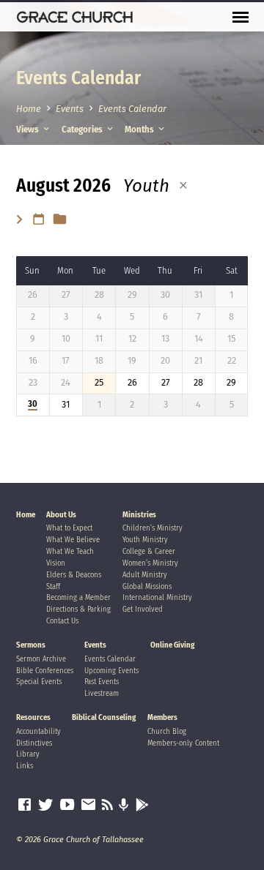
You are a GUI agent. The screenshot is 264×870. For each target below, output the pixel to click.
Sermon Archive (41, 659)
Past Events (101, 681)
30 (32, 404)
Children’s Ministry (152, 528)
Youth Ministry (145, 539)
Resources (33, 717)
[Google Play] (142, 805)
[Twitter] (45, 805)
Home (28, 108)
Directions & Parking (78, 609)
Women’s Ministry (150, 563)
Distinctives (34, 743)
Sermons (30, 645)
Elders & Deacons (73, 575)
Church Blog (166, 731)
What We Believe (73, 539)
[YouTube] (67, 805)
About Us (61, 515)
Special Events (39, 681)
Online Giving (172, 645)
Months (140, 129)
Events (70, 108)
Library (28, 754)
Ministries (139, 515)
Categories (83, 129)
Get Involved (142, 609)
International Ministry (157, 597)
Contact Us (62, 621)
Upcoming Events (111, 670)
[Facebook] (24, 805)
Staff (53, 586)
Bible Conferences (44, 670)
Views (28, 129)
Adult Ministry (144, 575)
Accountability (38, 731)
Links (24, 765)
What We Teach (70, 551)
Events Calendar (132, 108)
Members (162, 717)
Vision (55, 563)
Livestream (101, 693)
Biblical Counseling (104, 717)
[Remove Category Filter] (183, 185)
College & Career (148, 551)
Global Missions (147, 586)
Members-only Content (183, 743)
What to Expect (69, 528)
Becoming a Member (78, 597)
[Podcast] (124, 805)
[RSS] (107, 805)
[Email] (88, 805)
